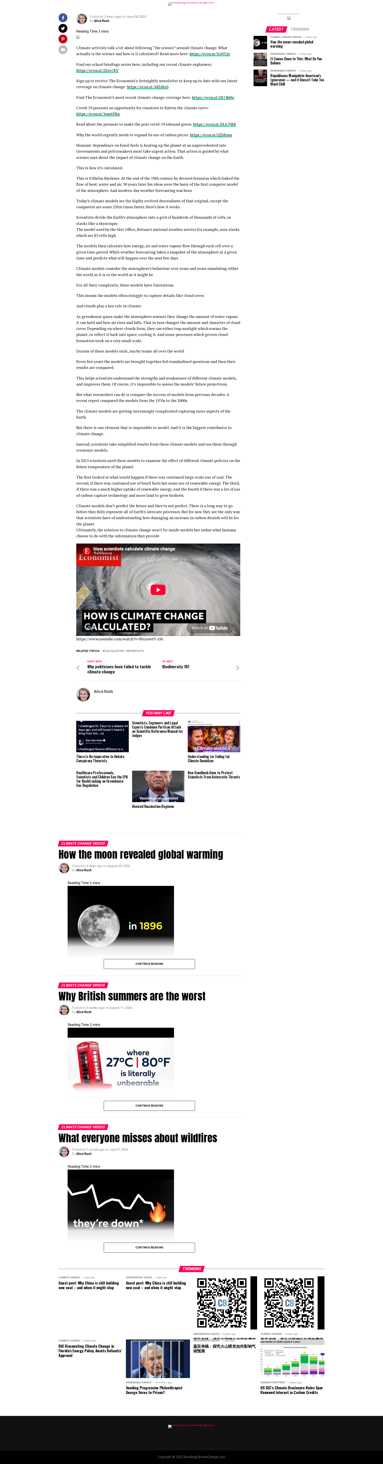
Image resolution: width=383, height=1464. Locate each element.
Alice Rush (101, 21)
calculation (114, 651)
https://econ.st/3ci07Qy (210, 53)
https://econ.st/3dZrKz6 (147, 86)
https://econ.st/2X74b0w (213, 97)
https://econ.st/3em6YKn (98, 113)
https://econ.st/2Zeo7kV (97, 70)
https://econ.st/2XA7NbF (214, 124)
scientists (136, 651)
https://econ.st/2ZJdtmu (211, 134)
